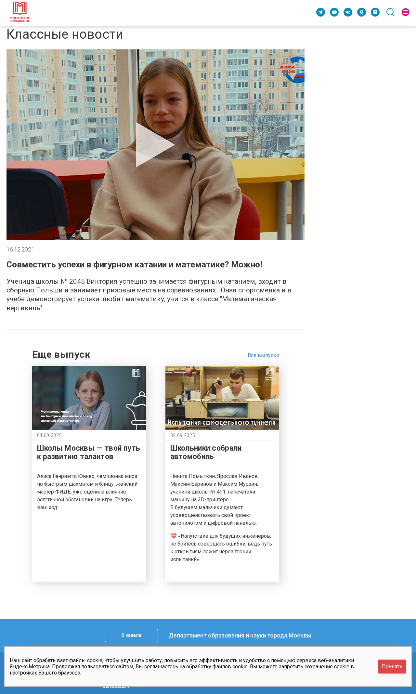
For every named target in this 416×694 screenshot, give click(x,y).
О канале (131, 635)
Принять (392, 666)
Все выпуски (263, 355)
